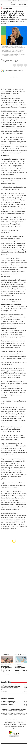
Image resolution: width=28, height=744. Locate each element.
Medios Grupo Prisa (14, 736)
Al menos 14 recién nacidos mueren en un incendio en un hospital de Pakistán (9, 703)
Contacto (6, 719)
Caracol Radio (7, 4)
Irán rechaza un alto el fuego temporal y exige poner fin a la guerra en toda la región (6, 668)
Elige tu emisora (22, 4)
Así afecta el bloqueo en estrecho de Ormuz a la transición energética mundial (21, 667)
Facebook (14, 65)
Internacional (7, 8)
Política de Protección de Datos (9, 724)
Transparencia (20, 726)
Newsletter (22, 719)
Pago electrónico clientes (9, 721)
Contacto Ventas (14, 719)
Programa (13, 4)
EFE (2, 59)
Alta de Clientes (20, 721)
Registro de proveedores (10, 722)
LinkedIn (21, 65)
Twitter (18, 65)
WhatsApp (25, 65)
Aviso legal (20, 722)
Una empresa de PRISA (14, 733)
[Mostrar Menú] (1, 3)
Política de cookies (22, 724)
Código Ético (14, 728)
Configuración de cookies (10, 726)
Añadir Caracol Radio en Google (13, 70)
